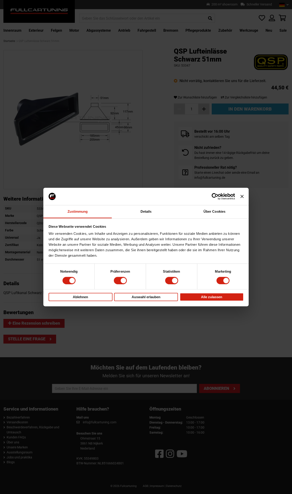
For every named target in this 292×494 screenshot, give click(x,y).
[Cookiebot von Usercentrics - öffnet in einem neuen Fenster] (215, 196)
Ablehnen (80, 297)
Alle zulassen (211, 297)
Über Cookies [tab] (214, 211)
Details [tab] (146, 211)
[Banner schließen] (242, 196)
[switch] (120, 280)
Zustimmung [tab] (78, 211)
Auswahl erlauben (146, 297)
